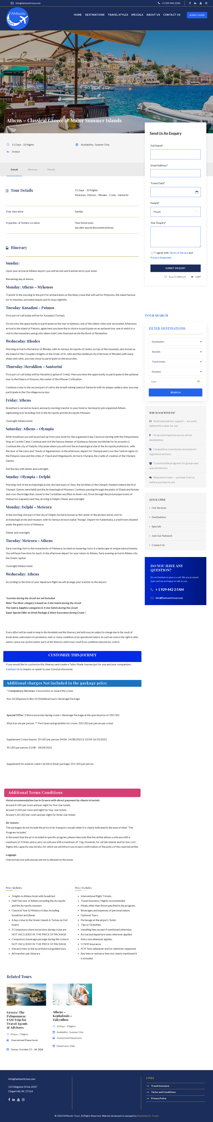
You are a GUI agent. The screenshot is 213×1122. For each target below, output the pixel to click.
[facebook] (190, 3)
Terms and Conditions (163, 1092)
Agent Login (197, 15)
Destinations (95, 14)
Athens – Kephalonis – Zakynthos (62, 1016)
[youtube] (201, 3)
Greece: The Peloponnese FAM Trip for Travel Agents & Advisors (17, 1019)
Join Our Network (162, 535)
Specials (137, 14)
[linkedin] (195, 3)
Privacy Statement (160, 257)
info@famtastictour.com (21, 1078)
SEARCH (176, 392)
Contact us (171, 14)
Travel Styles (118, 14)
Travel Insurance (160, 1085)
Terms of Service (178, 252)
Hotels (51, 169)
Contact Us (158, 545)
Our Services (159, 507)
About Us (153, 14)
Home (78, 14)
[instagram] (206, 3)
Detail (14, 169)
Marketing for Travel (147, 1116)
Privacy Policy (158, 1098)
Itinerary (32, 169)
